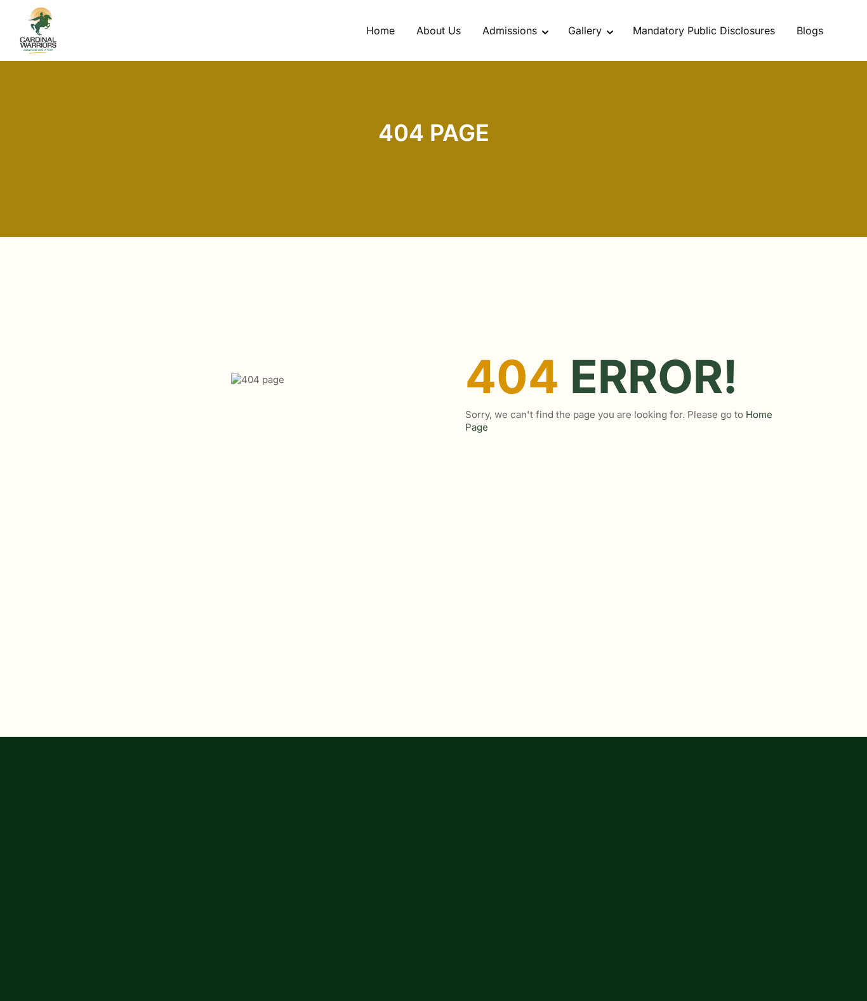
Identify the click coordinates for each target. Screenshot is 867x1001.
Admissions (509, 30)
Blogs (810, 30)
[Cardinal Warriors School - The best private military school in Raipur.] (38, 30)
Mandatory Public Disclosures (704, 30)
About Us (438, 30)
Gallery (585, 30)
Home (380, 30)
